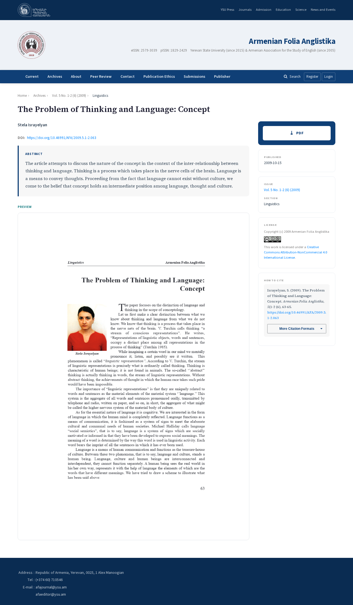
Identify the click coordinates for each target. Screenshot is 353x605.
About (76, 76)
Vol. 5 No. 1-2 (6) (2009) (69, 95)
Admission (263, 9)
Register (312, 76)
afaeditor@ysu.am (51, 594)
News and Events (323, 9)
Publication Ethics (159, 76)
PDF (300, 133)
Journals (245, 9)
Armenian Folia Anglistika (292, 41)
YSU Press (227, 9)
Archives (54, 76)
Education (283, 9)
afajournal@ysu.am (51, 587)
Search (295, 76)
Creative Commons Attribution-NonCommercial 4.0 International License (295, 252)
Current (32, 76)
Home (22, 95)
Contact (128, 76)
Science (300, 9)
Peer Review (101, 76)
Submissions (194, 76)
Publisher (222, 76)
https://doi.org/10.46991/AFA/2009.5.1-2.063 (61, 137)
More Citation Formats (296, 329)
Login (328, 76)
